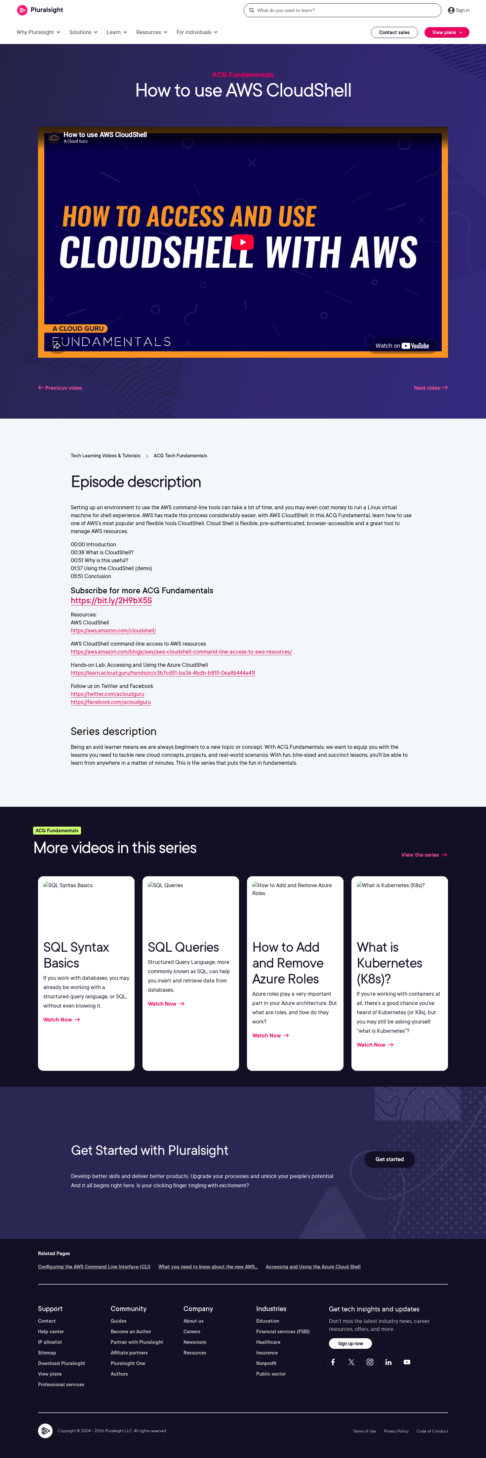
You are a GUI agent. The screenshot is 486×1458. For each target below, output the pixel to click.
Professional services (61, 1384)
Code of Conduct (432, 1431)
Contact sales (394, 32)
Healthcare (268, 1342)
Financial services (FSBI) (283, 1331)
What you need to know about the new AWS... (208, 1266)
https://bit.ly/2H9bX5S (111, 600)
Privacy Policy (396, 1431)
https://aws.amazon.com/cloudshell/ (113, 630)
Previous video (63, 388)
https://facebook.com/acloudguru (111, 702)
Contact (47, 1321)
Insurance (267, 1352)
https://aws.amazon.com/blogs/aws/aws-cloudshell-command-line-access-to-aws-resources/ (181, 652)
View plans (50, 1374)
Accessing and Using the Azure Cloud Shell (313, 1266)
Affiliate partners (129, 1352)
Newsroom (194, 1342)
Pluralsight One (128, 1363)
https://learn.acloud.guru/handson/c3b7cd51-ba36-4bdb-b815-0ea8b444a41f (163, 673)
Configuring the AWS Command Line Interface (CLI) (94, 1266)
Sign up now (350, 1343)
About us (193, 1321)
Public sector (271, 1374)
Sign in (462, 10)
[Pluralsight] (40, 10)
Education (267, 1321)
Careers (191, 1331)
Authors (119, 1374)
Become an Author (131, 1331)
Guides (119, 1321)
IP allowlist (50, 1342)
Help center (51, 1331)
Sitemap (47, 1352)
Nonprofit (266, 1363)
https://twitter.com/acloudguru (107, 694)
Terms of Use (364, 1431)
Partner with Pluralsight (137, 1342)
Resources (194, 1352)
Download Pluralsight (61, 1363)
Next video (428, 388)
